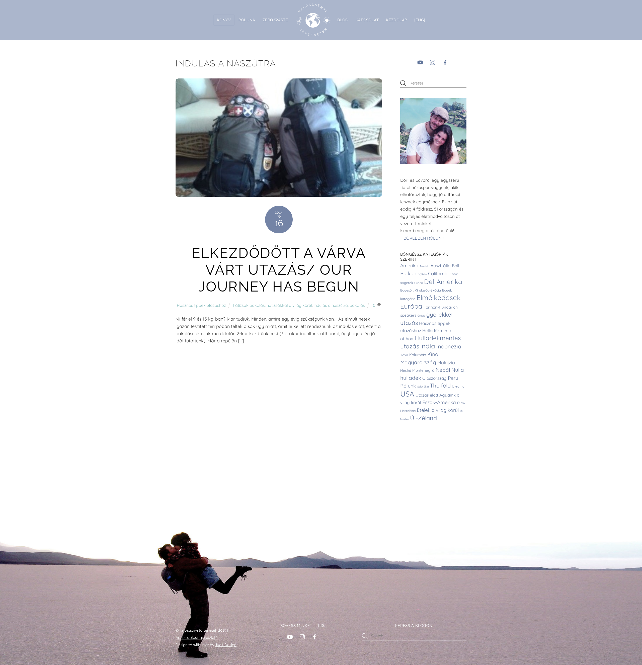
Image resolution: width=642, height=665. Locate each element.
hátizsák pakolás (249, 305)
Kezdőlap (396, 20)
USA (407, 393)
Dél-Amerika (443, 281)
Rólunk (246, 20)
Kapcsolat (367, 20)
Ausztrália (441, 265)
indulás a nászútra (331, 305)
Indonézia (448, 346)
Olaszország (434, 378)
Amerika (409, 265)
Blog (342, 20)
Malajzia (446, 362)
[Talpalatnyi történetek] (313, 20)
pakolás (357, 305)
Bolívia (422, 274)
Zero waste (275, 20)
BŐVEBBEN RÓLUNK (425, 237)
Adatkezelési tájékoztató (197, 637)
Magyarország (418, 362)
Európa (411, 306)
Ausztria (424, 266)
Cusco (418, 283)
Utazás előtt (427, 395)
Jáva (404, 355)
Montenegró (423, 370)
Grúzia (421, 315)
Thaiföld (440, 385)
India (427, 346)
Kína (432, 354)
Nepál (443, 369)
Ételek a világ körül (438, 410)
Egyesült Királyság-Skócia (420, 290)
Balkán (408, 273)
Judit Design (225, 645)
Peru (453, 378)
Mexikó (405, 370)
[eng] (419, 20)
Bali (455, 265)
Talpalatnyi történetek (198, 630)
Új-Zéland (423, 418)
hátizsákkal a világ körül (289, 305)
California (438, 273)
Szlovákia (423, 386)
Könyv (224, 20)
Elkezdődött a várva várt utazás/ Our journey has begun (279, 270)
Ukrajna (458, 386)
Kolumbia (417, 354)
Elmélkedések (439, 297)
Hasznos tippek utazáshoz (201, 305)
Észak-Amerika (439, 402)
